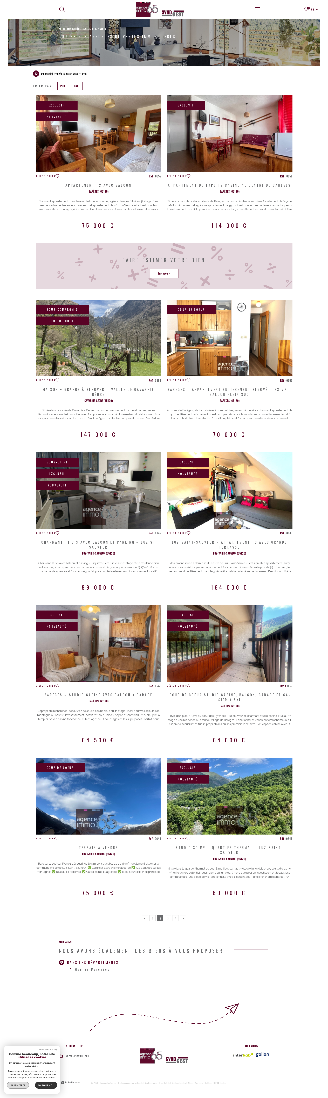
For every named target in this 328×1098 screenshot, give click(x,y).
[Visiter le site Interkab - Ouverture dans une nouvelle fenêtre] (243, 1055)
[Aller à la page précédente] (145, 918)
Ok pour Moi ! (46, 1085)
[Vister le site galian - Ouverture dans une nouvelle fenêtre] (262, 1054)
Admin (190, 1082)
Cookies (223, 1083)
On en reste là (46, 1049)
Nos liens (199, 1082)
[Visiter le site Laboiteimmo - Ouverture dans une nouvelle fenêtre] (71, 1083)
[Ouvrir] (62, 9)
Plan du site (164, 1082)
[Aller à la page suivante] (183, 918)
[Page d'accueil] (160, 9)
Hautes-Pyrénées (92, 969)
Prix (62, 86)
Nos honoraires (151, 1082)
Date (77, 86)
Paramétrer (18, 1085)
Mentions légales (179, 1082)
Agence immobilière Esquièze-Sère (78, 28)
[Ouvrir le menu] (258, 9)
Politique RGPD (211, 1082)
